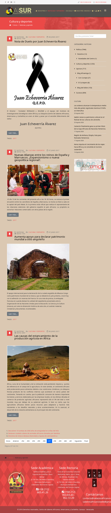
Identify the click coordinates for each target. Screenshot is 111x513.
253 (28, 441)
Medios (87, 11)
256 (44, 441)
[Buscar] (101, 11)
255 (39, 441)
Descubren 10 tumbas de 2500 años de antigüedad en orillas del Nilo (33, 431)
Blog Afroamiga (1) (84, 73)
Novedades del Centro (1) (87, 59)
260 (65, 441)
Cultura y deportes (37, 37)
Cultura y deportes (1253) (85, 64)
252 (23, 441)
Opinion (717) (81, 69)
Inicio (15, 25)
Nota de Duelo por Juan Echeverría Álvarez (40, 41)
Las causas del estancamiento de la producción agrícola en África (35, 337)
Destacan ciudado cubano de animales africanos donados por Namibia (34, 433)
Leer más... (12, 133)
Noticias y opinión (56, 11)
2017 (14, 138)
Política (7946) (81, 49)
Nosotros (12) (82, 54)
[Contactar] (98, 11)
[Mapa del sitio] (96, 11)
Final (86, 441)
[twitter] (8, 2)
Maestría (80, 11)
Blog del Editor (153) (84, 88)
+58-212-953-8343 (100, 2)
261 (70, 441)
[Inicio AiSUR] (16, 482)
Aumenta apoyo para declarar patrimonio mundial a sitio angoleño (39, 238)
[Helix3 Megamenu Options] (104, 9)
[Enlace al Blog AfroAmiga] (90, 165)
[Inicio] (36, 11)
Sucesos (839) (81, 93)
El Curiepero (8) (84, 83)
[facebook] (5, 2)
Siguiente (78, 441)
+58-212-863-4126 (85, 2)
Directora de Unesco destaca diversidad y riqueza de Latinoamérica (32, 436)
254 (33, 441)
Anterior (16, 441)
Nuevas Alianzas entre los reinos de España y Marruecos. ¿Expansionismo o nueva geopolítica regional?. (41, 157)
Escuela (69, 11)
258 (54, 441)
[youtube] (11, 2)
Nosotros (42, 11)
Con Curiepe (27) (84, 78)
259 (60, 441)
